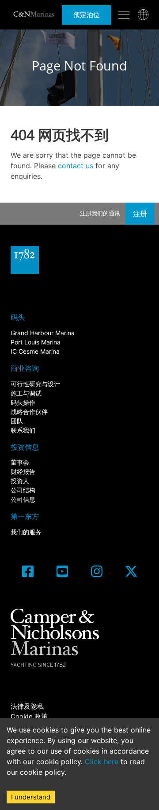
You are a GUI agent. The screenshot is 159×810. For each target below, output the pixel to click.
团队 (17, 421)
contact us (75, 165)
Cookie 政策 (29, 716)
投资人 (20, 481)
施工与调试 (26, 393)
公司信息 (23, 499)
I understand (30, 797)
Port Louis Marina (36, 342)
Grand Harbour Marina (43, 333)
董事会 (20, 462)
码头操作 (23, 402)
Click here (101, 761)
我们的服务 (26, 532)
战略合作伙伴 (29, 411)
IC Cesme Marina (35, 351)
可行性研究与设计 (35, 384)
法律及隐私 (27, 706)
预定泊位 (86, 15)
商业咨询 (25, 368)
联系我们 (23, 430)
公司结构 (23, 490)
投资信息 (25, 447)
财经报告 (23, 471)
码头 (18, 317)
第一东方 (25, 516)
